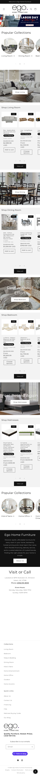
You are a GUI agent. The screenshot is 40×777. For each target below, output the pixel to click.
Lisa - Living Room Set (26, 131)
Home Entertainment (12, 671)
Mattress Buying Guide (12, 713)
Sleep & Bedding (10, 658)
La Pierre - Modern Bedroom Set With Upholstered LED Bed (9, 340)
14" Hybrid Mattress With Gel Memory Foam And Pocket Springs (26, 445)
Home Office (24, 516)
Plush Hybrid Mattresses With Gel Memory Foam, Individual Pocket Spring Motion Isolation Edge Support (8, 447)
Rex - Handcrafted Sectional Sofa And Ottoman (9, 132)
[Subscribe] (32, 747)
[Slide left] (16, 64)
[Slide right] (24, 64)
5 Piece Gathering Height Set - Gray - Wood (26, 234)
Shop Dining (20, 192)
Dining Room (24, 56)
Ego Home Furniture (19, 767)
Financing (7, 705)
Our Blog (7, 717)
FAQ (5, 709)
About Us (20, 561)
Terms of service (30, 770)
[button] (4, 9)
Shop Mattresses (20, 402)
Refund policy (21, 773)
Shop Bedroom (20, 299)
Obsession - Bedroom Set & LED (25, 339)
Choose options (26, 152)
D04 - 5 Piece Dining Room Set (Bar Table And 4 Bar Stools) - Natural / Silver (8, 235)
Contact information (17, 770)
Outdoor (7, 679)
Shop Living (20, 92)
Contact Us (8, 700)
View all (20, 166)
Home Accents (9, 684)
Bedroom (7, 653)
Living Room (7, 56)
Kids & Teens (6, 516)
